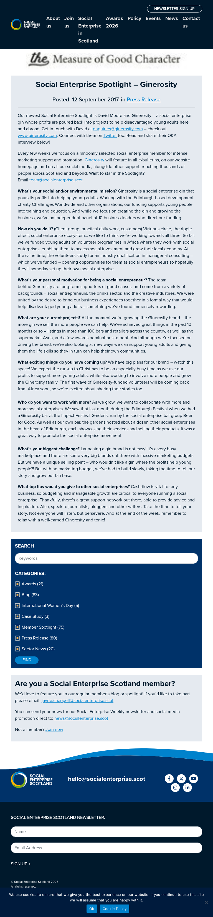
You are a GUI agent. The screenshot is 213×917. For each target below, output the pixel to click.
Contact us (191, 22)
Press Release (144, 99)
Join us (69, 22)
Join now (54, 729)
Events (153, 18)
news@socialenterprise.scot (81, 718)
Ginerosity (94, 160)
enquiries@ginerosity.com (118, 129)
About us (53, 22)
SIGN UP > (21, 864)
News (171, 18)
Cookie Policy (114, 908)
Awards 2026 (114, 22)
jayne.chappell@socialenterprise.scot (77, 700)
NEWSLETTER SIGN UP (174, 8)
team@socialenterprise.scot (56, 180)
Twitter (110, 135)
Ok (91, 908)
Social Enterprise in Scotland (90, 29)
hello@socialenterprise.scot (106, 779)
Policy (134, 18)
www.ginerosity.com (37, 135)
